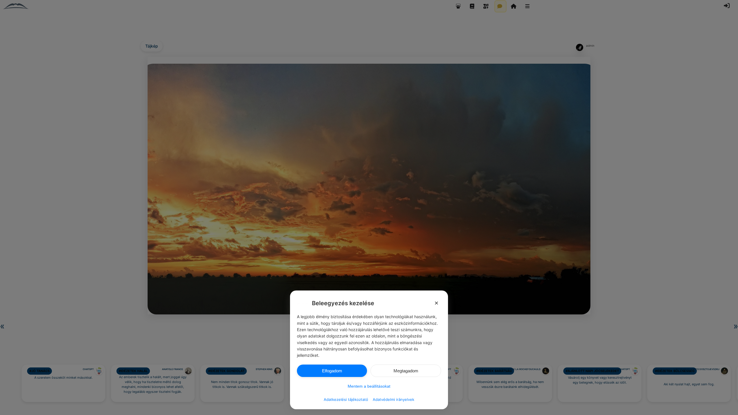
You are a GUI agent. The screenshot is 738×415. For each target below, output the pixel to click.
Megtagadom (406, 370)
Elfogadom (332, 370)
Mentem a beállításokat (369, 386)
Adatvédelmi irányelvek (393, 399)
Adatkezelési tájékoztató (346, 399)
